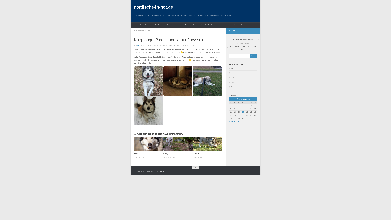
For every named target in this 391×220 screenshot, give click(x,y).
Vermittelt (146, 30)
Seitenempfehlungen (174, 25)
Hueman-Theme (162, 171)
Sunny (165, 154)
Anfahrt (217, 25)
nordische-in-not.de (153, 7)
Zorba (232, 82)
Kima (136, 154)
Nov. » (236, 121)
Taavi (232, 77)
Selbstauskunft (206, 25)
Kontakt (195, 25)
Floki (232, 73)
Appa (232, 68)
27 (235, 118)
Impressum (227, 25)
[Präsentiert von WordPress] (143, 171)
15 (243, 112)
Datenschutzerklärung (241, 25)
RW (138, 45)
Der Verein (158, 25)
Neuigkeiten (138, 25)
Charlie (233, 87)
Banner (187, 25)
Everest (196, 154)
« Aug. (231, 121)
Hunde (147, 25)
